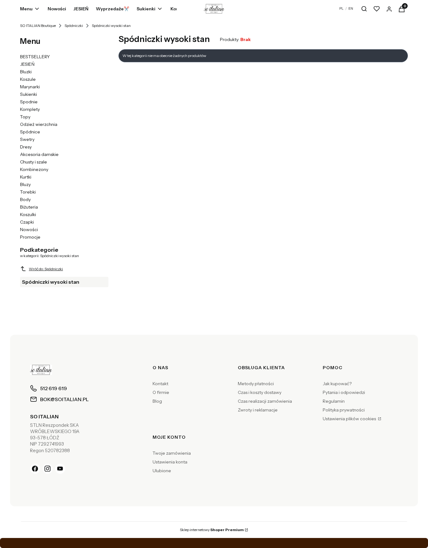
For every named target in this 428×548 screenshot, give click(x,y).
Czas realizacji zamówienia (265, 401)
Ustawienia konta (170, 462)
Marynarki (30, 87)
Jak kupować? (337, 383)
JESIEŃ (27, 64)
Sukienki (28, 94)
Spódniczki (74, 25)
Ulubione (162, 470)
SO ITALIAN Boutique (38, 25)
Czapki (27, 222)
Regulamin (334, 401)
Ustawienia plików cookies (350, 418)
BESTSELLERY (35, 56)
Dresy (26, 147)
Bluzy (25, 184)
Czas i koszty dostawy (259, 392)
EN (350, 8)
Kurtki (25, 177)
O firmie (161, 392)
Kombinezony (34, 169)
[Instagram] (48, 469)
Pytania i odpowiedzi (344, 392)
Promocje (30, 237)
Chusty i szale (33, 162)
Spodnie (29, 102)
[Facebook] (35, 469)
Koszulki (28, 214)
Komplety (30, 109)
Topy (25, 117)
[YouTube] (60, 469)
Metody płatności (256, 383)
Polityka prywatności (344, 410)
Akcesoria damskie (39, 154)
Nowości (29, 229)
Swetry (27, 139)
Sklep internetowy (212, 529)
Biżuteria (29, 207)
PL (341, 8)
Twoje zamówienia (172, 453)
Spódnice (30, 132)
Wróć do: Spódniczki (46, 268)
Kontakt (160, 383)
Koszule (28, 79)
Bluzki (26, 72)
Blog (157, 401)
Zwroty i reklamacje (258, 410)
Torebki (28, 192)
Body (25, 199)
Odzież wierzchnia (38, 124)
